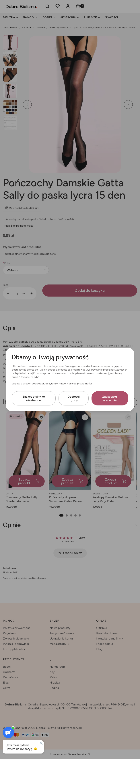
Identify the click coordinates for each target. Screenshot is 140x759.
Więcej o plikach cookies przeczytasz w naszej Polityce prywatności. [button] (52, 383)
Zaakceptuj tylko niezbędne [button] (33, 398)
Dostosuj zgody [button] (73, 398)
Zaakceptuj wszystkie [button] (110, 398)
